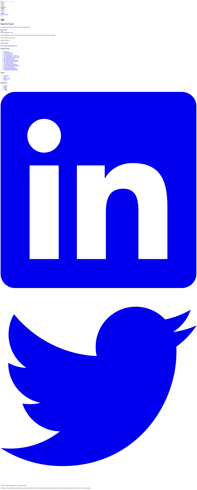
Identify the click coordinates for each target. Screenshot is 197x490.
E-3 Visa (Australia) (8, 62)
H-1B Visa (6, 51)
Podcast (5, 85)
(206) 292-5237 (4, 14)
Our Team (6, 75)
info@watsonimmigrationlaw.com (9, 45)
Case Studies (7, 78)
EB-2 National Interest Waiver (11, 60)
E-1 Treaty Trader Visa (9, 67)
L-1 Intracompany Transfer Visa (11, 57)
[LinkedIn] (98, 287)
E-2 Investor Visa (8, 54)
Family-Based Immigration (10, 68)
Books (5, 87)
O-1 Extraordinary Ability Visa (11, 55)
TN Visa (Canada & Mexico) (11, 61)
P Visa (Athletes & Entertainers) (11, 65)
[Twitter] (98, 484)
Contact (2, 13)
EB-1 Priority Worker (9, 58)
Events (5, 88)
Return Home (4, 29)
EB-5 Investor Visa (8, 53)
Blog (4, 7)
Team (2, 7)
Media (5, 79)
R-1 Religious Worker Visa (10, 64)
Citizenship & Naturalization (11, 69)
